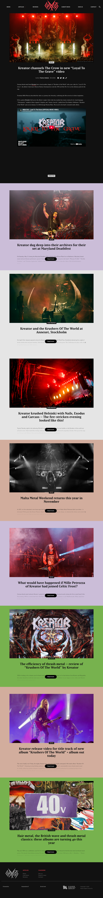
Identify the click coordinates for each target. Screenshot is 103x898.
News (51, 62)
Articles (51, 830)
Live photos (51, 323)
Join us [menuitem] (80, 7)
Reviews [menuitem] (35, 7)
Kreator (34, 84)
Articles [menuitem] (21, 7)
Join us (40, 873)
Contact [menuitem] (93, 7)
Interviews (26, 875)
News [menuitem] (8, 7)
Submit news (42, 875)
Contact (40, 877)
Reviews (51, 658)
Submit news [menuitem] (66, 7)
